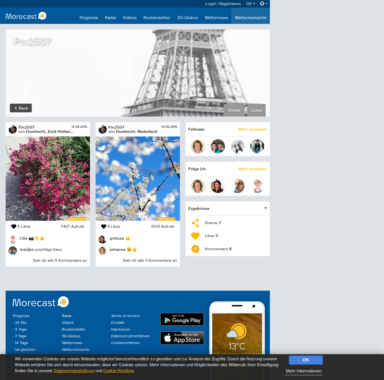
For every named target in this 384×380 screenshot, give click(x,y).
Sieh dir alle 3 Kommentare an (150, 260)
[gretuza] (218, 186)
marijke (27, 249)
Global (234, 110)
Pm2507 (26, 127)
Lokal (256, 110)
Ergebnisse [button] (198, 208)
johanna (117, 249)
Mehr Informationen (304, 371)
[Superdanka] (257, 146)
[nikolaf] (238, 146)
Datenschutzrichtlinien (130, 336)
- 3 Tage (20, 329)
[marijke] (218, 146)
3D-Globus (187, 18)
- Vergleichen (24, 350)
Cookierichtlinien (125, 343)
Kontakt (117, 323)
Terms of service (125, 316)
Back (23, 108)
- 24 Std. (20, 323)
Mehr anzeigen (253, 129)
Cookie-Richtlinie (118, 370)
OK (306, 360)
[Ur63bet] (238, 186)
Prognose (89, 18)
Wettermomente (250, 18)
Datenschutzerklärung (74, 370)
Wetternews (216, 18)
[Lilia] (257, 186)
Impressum (120, 329)
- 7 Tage (19, 336)
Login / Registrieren (223, 4)
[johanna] (198, 146)
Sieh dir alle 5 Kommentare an (60, 260)
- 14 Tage (20, 343)
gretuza (117, 238)
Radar (110, 18)
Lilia (24, 238)
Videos (130, 18)
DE (249, 4)
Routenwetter (156, 18)
